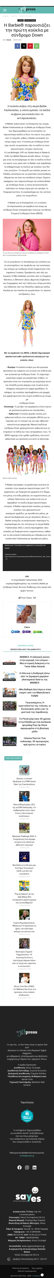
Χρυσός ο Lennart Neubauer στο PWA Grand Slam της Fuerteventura (24, 781)
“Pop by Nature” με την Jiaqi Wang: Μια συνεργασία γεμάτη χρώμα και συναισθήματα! (24, 898)
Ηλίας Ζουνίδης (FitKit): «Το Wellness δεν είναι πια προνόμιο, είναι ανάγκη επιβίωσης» (24, 990)
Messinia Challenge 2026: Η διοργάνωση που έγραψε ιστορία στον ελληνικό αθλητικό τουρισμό (24, 840)
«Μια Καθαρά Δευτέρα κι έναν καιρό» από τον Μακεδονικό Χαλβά (34, 692)
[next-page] (28, 751)
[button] (4, 10)
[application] (27, 557)
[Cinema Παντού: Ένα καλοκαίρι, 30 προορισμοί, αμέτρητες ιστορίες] (10, 741)
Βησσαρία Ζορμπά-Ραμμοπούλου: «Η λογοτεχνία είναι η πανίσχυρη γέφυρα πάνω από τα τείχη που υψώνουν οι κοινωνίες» (24, 959)
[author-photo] (27, 623)
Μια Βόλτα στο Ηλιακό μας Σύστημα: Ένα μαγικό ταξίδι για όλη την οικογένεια (24, 869)
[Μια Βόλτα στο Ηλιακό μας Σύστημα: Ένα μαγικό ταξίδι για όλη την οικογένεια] (24, 857)
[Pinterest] (30, 46)
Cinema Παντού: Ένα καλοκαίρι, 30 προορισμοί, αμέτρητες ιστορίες (34, 741)
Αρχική (5, 16)
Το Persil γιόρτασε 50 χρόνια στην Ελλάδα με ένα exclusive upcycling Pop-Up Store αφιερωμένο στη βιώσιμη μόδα (35, 725)
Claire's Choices (25, 16)
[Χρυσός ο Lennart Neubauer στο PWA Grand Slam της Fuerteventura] (24, 770)
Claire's (14, 16)
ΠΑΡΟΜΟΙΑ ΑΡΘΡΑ (25, 646)
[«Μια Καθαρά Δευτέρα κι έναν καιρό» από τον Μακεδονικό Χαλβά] (10, 692)
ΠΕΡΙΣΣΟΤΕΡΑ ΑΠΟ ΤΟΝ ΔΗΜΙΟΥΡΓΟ (25, 649)
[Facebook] (17, 46)
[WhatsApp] (36, 46)
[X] (24, 46)
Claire (8, 40)
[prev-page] (24, 751)
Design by (37, 1276)
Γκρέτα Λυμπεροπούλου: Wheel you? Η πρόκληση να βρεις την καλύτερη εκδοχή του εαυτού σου (24, 927)
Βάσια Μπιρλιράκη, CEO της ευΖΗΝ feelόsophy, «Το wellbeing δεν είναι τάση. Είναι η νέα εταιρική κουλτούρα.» (24, 810)
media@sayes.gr (27, 1156)
